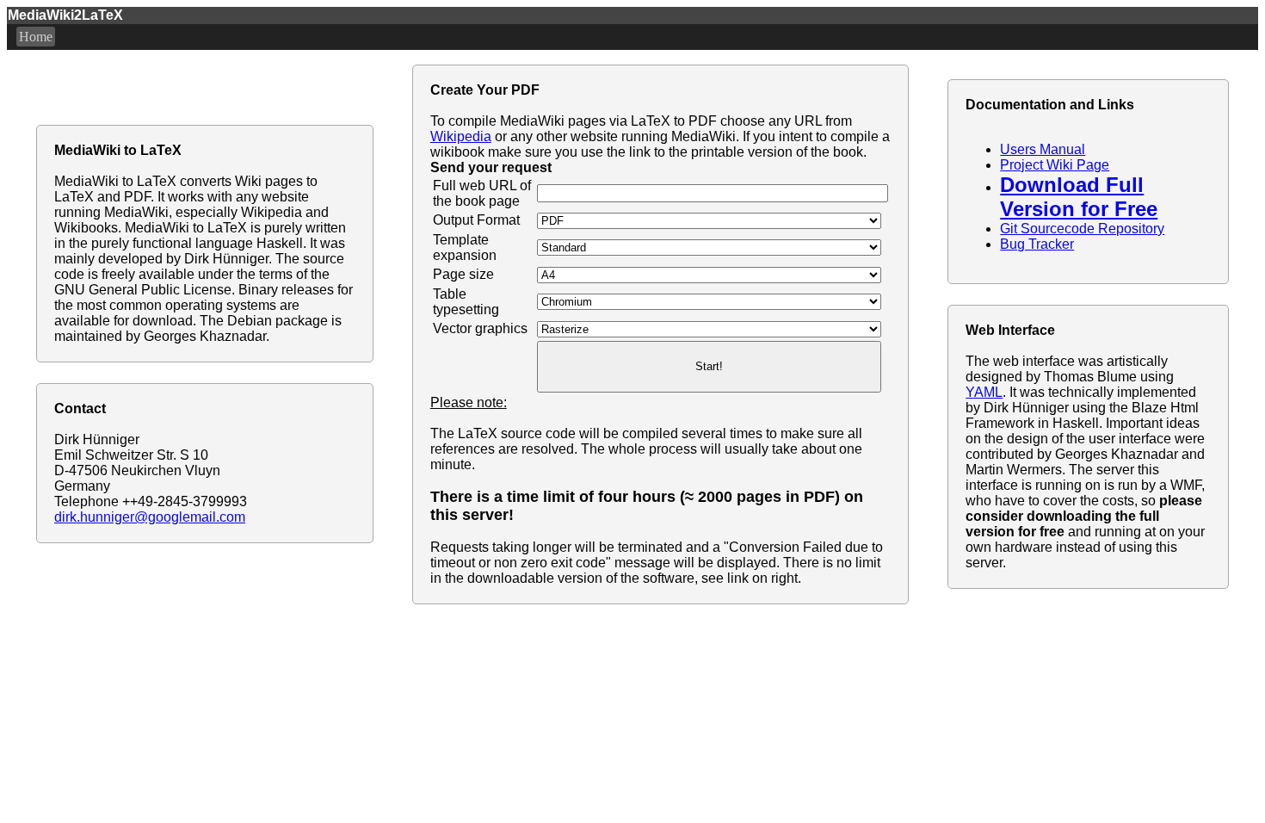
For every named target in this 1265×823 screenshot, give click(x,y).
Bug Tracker (1037, 244)
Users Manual (1042, 149)
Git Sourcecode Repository (1082, 228)
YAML (984, 392)
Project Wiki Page (1054, 165)
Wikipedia (460, 136)
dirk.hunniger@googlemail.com (149, 517)
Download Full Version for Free (1078, 196)
